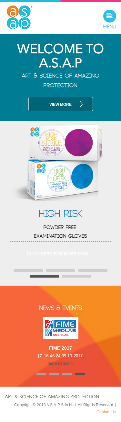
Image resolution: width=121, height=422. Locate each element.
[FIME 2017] (60, 328)
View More (60, 104)
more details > (60, 363)
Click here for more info (57, 254)
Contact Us (106, 412)
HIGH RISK (60, 214)
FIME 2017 (60, 348)
